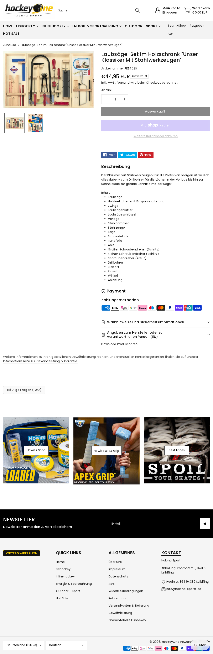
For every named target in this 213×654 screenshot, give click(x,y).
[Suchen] (137, 10)
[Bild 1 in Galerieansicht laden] (14, 123)
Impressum (117, 569)
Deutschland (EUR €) (22, 645)
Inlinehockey (65, 576)
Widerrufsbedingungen (126, 591)
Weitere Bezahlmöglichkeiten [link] (156, 136)
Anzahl (106, 90)
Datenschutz (118, 576)
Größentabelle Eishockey (127, 620)
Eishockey (63, 569)
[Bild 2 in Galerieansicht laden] (35, 123)
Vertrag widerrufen (21, 553)
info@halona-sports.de (183, 589)
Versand (123, 83)
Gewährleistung (120, 613)
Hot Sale (62, 598)
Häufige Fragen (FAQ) (24, 390)
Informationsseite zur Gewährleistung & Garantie (40, 361)
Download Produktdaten (119, 344)
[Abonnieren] (205, 523)
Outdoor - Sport (68, 591)
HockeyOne (171, 642)
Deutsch (55, 645)
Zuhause (9, 45)
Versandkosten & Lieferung (129, 605)
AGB (112, 584)
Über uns (115, 562)
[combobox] (100, 10)
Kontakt (171, 553)
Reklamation (118, 598)
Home (60, 562)
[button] (27, 26)
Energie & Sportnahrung (74, 584)
